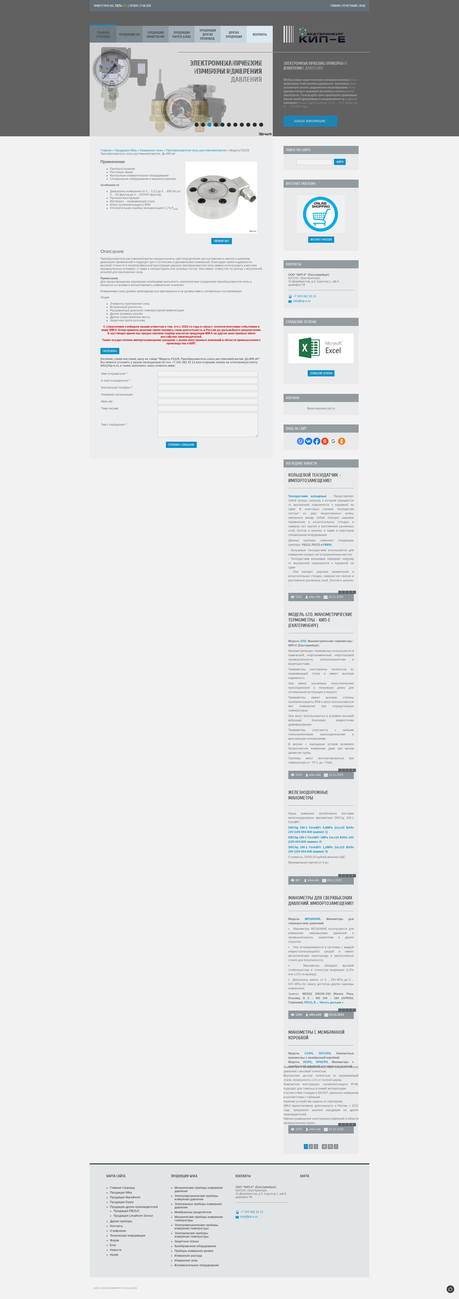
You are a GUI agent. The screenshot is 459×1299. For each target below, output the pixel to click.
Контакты (116, 1226)
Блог (113, 1245)
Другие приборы (121, 1221)
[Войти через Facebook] (316, 441)
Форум (114, 1240)
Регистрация (349, 5)
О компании (118, 1231)
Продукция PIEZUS (126, 1211)
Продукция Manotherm (125, 1197)
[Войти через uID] (300, 441)
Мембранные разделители (193, 1212)
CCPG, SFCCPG (318, 1053)
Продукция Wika (126, 150)
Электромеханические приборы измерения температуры (196, 1226)
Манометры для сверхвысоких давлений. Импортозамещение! (321, 900)
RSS (125, 5)
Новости (115, 1250)
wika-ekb (315, 597)
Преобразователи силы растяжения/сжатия (196, 150)
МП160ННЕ (313, 919)
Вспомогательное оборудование (197, 1265)
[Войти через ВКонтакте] (308, 441)
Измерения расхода (188, 1255)
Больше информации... (310, 121)
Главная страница (122, 1187)
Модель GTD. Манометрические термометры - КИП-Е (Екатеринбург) (320, 620)
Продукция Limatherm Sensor (133, 1215)
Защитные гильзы (187, 1241)
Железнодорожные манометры (308, 795)
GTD (303, 641)
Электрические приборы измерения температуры (192, 1235)
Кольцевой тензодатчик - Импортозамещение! (314, 477)
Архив (114, 1254)
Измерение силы (152, 150)
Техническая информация (127, 1235)
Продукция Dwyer (122, 1202)
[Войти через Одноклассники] (341, 441)
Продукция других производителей (134, 1207)
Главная (335, 5)
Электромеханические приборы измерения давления (196, 1197)
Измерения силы (186, 1260)
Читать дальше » (331, 1002)
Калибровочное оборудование (195, 1246)
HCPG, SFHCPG (315, 1062)
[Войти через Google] (333, 441)
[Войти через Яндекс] (324, 441)
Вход (362, 5)
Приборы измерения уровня (194, 1251)
